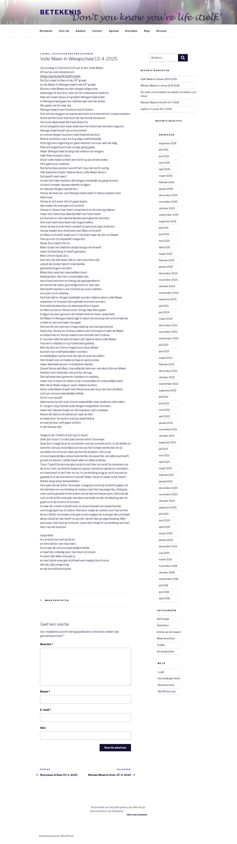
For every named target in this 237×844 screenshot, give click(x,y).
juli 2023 (163, 344)
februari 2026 (166, 182)
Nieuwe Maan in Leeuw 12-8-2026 (160, 85)
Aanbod (80, 30)
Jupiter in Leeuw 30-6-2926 (156, 108)
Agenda (114, 30)
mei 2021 (164, 455)
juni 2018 (164, 591)
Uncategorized (165, 651)
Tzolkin (161, 644)
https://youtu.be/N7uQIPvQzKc (60, 76)
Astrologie (163, 618)
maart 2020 (166, 533)
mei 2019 (164, 552)
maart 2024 (165, 318)
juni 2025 (164, 234)
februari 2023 (166, 364)
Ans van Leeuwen (80, 54)
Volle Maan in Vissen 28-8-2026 (159, 79)
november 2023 (168, 331)
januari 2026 (166, 188)
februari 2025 (166, 260)
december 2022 (168, 370)
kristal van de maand (168, 631)
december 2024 (168, 273)
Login (161, 671)
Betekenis (61, 12)
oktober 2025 (167, 208)
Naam (45, 691)
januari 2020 (166, 539)
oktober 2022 (167, 377)
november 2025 (168, 201)
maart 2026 (165, 175)
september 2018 (168, 578)
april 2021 (164, 461)
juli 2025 (163, 227)
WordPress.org (166, 691)
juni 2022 (164, 403)
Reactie (46, 644)
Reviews (161, 30)
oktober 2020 (167, 500)
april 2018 (164, 598)
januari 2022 (166, 422)
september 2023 (168, 338)
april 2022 (164, 416)
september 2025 (169, 214)
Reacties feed (166, 684)
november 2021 (168, 429)
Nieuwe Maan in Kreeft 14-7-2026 (160, 102)
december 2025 (168, 195)
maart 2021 (165, 468)
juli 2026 (163, 149)
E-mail (45, 709)
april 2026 (164, 169)
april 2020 (164, 526)
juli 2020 (164, 513)
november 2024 (168, 279)
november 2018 (168, 565)
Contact (97, 30)
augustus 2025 (167, 221)
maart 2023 (165, 357)
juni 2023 (164, 351)
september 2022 (168, 383)
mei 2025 (164, 240)
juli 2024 (163, 305)
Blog (147, 30)
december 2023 (168, 325)
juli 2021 (163, 448)
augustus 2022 (167, 390)
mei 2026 (164, 162)
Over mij (64, 30)
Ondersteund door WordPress (56, 835)
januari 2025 (166, 266)
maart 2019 (165, 559)
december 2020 (168, 487)
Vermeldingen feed (169, 678)
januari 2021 (165, 481)
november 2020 (168, 494)
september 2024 (169, 292)
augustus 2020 (168, 507)
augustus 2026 (167, 143)
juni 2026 (164, 156)
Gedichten (163, 625)
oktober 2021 (166, 435)
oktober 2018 (167, 572)
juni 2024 (164, 312)
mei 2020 (164, 520)
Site (43, 728)
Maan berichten (57, 600)
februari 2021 (166, 474)
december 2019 (168, 546)
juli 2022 (163, 396)
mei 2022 (164, 409)
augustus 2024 (167, 299)
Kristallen (131, 30)
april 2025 (164, 247)
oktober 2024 (167, 286)
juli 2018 (163, 585)
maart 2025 (165, 253)
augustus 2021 (167, 442)
